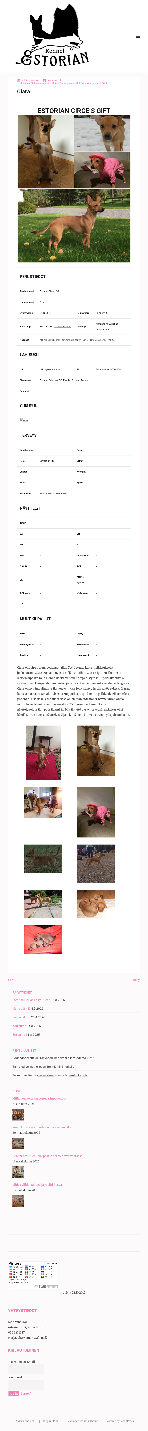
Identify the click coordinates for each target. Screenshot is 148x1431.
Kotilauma (19, 1026)
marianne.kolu (54, 80)
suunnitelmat (46, 1075)
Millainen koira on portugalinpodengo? (39, 1098)
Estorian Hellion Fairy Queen (31, 1000)
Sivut (104, 83)
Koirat (55, 83)
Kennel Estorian (63, 326)
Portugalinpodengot (90, 83)
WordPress (127, 1421)
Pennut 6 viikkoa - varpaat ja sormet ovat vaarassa (47, 1156)
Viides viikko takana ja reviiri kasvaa (38, 1185)
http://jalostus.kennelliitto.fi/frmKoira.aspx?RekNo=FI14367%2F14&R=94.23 (77, 340)
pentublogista (78, 1075)
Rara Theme (90, 1421)
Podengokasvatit (69, 83)
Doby (136, 980)
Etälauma (36, 83)
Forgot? (26, 1393)
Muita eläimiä (21, 1008)
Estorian (25, 83)
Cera (11, 980)
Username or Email (21, 1362)
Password (15, 1377)
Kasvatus (46, 83)
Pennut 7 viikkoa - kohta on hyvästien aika (41, 1127)
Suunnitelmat (21, 1017)
